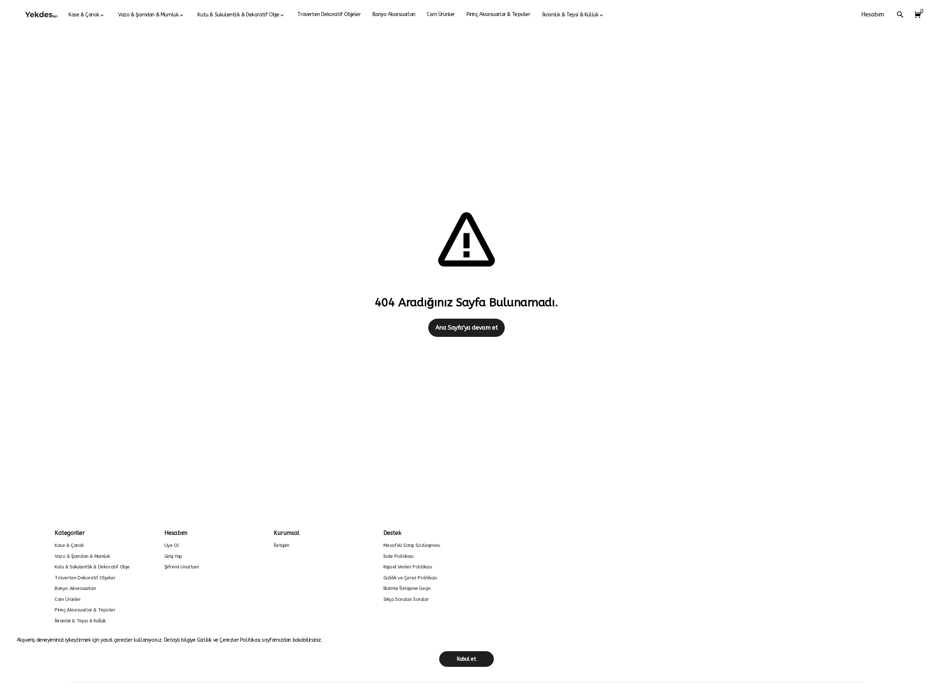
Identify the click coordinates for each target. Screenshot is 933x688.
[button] (916, 14)
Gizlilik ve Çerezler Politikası (229, 640)
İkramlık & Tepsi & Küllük (570, 15)
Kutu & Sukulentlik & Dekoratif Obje (238, 15)
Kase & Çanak (84, 15)
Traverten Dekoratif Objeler (328, 14)
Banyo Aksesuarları (393, 14)
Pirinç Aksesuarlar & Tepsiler (498, 14)
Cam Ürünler (441, 14)
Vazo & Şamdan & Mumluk (148, 15)
